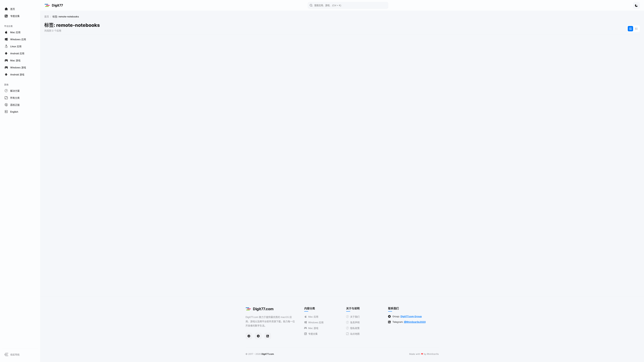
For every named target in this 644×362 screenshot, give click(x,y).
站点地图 (355, 333)
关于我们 (355, 316)
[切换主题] (636, 5)
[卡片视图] (630, 28)
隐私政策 (355, 328)
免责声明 (355, 322)
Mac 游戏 (313, 328)
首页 (46, 16)
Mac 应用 (313, 316)
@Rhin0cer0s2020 (415, 321)
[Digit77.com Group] (258, 336)
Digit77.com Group (411, 316)
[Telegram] (249, 336)
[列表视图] (636, 28)
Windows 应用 (316, 322)
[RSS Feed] (267, 336)
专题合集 (313, 333)
